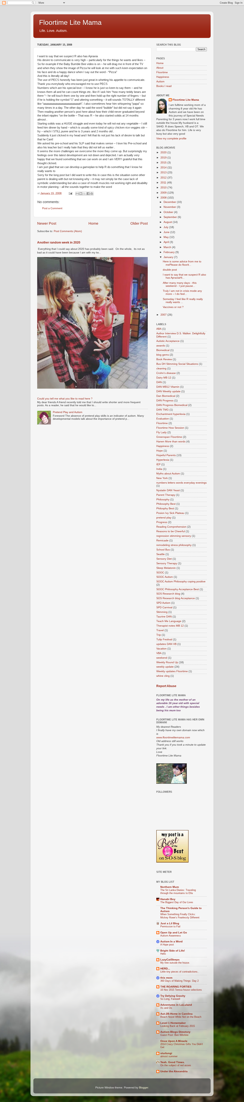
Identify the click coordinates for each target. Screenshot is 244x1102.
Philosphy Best (165, 508)
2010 (164, 187)
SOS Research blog (168, 593)
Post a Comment (52, 208)
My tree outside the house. (175, 962)
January (169, 257)
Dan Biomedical (165, 396)
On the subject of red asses (175, 1065)
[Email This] (77, 193)
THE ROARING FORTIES (175, 986)
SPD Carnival (164, 607)
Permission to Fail (170, 926)
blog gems (162, 354)
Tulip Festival (164, 639)
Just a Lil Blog (169, 923)
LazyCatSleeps (170, 959)
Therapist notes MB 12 (170, 625)
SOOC (160, 572)
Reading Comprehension (171, 526)
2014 (164, 167)
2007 (164, 314)
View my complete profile (171, 138)
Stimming (162, 612)
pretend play (163, 517)
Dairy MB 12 (163, 377)
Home (93, 223)
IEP (158, 464)
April (167, 242)
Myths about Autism (168, 473)
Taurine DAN (164, 616)
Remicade (162, 540)
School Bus (163, 549)
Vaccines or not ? (173, 307)
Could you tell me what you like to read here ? (64, 398)
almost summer (168, 1056)
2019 (164, 157)
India (159, 469)
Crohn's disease (166, 373)
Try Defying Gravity (172, 995)
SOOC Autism (164, 577)
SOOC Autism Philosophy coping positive (180, 581)
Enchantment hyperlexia (170, 414)
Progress (161, 522)
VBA (158, 653)
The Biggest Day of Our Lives (176, 902)
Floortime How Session (170, 427)
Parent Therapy (165, 495)
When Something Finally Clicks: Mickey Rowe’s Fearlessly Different (179, 916)
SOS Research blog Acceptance (175, 598)
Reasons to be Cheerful (170, 531)
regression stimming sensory (173, 536)
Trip (158, 634)
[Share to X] (84, 193)
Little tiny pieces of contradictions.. (179, 971)
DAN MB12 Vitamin (167, 386)
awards (160, 345)
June (167, 232)
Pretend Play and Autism (67, 412)
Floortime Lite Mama (70, 22)
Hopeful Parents (166, 455)
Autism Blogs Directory (175, 1031)
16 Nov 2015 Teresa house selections (181, 989)
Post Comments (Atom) (68, 231)
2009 (164, 192)
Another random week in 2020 (58, 242)
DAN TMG (162, 409)
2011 (164, 182)
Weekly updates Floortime (172, 671)
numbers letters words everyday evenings (181, 482)
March (168, 247)
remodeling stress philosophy (174, 545)
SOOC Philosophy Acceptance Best (177, 589)
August (168, 222)
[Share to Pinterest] (92, 193)
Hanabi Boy (167, 899)
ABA (158, 328)
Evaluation (162, 418)
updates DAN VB (166, 644)
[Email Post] (70, 193)
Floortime (162, 72)
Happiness (162, 77)
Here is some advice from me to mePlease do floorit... (182, 263)
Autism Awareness (170, 935)
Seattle (160, 554)
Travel (160, 630)
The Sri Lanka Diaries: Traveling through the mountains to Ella (178, 892)
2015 (164, 162)
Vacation (161, 648)
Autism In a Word (171, 941)
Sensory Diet (164, 558)
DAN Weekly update (168, 391)
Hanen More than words (170, 441)
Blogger (143, 1087)
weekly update (165, 666)
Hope (159, 450)
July (166, 227)
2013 (164, 172)
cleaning (161, 368)
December (170, 202)
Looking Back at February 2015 (177, 1026)
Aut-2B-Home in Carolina (176, 1013)
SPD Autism (163, 602)
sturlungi (166, 1053)
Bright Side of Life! (172, 950)
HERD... (165, 968)
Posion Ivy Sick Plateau (170, 513)
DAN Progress (164, 400)
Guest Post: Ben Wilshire (174, 1035)
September (171, 217)
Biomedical (162, 350)
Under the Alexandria (174, 1071)
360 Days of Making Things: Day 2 (179, 980)
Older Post (139, 223)
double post (170, 269)
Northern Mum (169, 887)
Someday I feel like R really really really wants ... (183, 301)
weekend (161, 657)
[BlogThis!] (81, 193)
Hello (163, 953)
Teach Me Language (168, 621)
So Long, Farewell (170, 999)
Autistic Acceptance (168, 341)
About (159, 67)
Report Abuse (166, 686)
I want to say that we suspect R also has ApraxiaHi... (184, 276)
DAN (159, 382)
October (169, 212)
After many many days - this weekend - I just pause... (180, 284)
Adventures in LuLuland (176, 1004)
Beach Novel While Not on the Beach (180, 1016)
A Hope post (167, 944)
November (170, 207)
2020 (164, 152)
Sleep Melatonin (166, 568)
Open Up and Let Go (173, 932)
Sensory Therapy (166, 563)
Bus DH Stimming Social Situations (177, 364)
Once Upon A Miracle (173, 1041)
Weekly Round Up (167, 662)
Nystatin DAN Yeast (168, 490)
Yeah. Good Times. (172, 1062)
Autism (160, 81)
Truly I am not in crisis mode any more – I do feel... (182, 292)
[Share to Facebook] (88, 193)
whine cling (163, 675)
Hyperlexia (162, 459)
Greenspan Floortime (169, 437)
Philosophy (162, 499)
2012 (164, 177)
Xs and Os (166, 1007)
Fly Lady (161, 432)
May (166, 237)
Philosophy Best (166, 503)
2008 (164, 197)
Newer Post (46, 223)
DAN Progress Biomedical (171, 405)
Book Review (164, 359)
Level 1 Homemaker (173, 1023)
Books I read (164, 86)
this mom (166, 977)
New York (162, 478)
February (169, 252)
